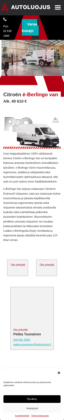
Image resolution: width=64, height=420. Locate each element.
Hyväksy (32, 398)
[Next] (59, 62)
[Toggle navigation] (58, 7)
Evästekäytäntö (22, 416)
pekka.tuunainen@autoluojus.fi (32, 344)
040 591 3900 (21, 339)
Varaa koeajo (29, 27)
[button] (59, 372)
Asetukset (32, 408)
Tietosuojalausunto (40, 416)
